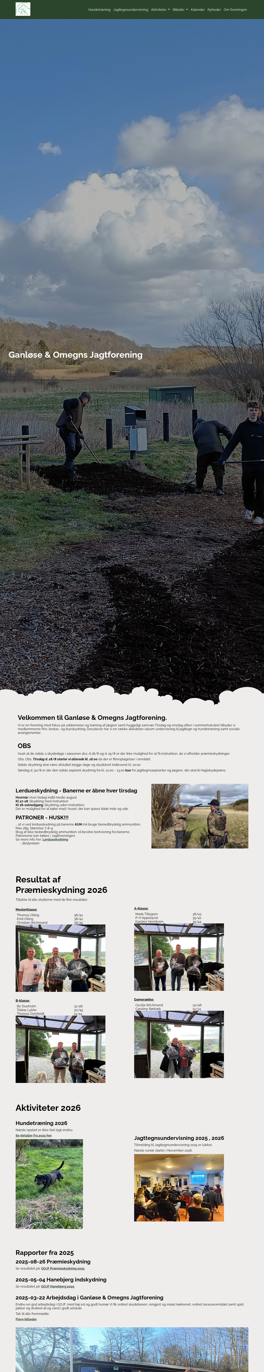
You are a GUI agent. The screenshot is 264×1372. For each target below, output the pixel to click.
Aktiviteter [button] (159, 9)
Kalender (198, 9)
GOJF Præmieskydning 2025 (63, 1268)
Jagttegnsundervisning (130, 9)
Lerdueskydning (55, 839)
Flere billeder (26, 1319)
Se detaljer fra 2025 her (34, 1135)
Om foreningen (235, 9)
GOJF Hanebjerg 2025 (57, 1286)
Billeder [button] (179, 9)
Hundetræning (99, 9)
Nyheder (214, 9)
